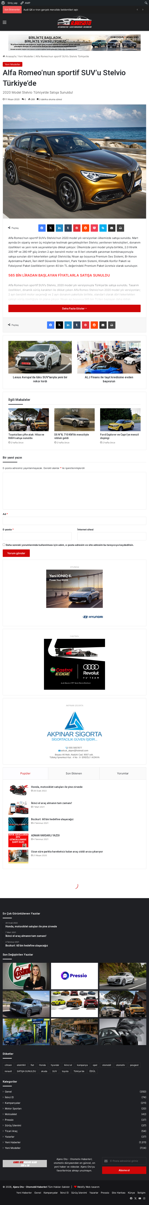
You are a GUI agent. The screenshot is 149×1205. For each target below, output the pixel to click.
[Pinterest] (76, 228)
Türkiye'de (79, 1071)
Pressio (9, 1119)
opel (95, 1065)
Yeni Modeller (26, 56)
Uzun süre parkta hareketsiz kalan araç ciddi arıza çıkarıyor (67, 851)
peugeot (134, 1065)
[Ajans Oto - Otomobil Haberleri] (74, 22)
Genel (8, 1091)
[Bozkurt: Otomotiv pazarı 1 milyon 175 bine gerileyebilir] (122, 1004)
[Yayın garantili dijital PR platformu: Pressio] (74, 976)
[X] (50, 228)
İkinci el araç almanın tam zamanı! (51, 803)
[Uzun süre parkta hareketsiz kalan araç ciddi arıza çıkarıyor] (18, 856)
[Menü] (4, 23)
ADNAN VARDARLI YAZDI (45, 835)
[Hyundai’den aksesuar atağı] (122, 1032)
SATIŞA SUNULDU (26, 1071)
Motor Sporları (13, 1108)
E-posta (8, 529)
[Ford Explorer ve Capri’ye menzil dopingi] (120, 419)
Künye (131, 1192)
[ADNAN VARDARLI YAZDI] (18, 840)
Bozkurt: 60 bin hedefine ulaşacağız (52, 819)
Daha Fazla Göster (73, 308)
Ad (5, 514)
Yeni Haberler (13, 1142)
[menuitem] (3, 3)
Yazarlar (9, 1136)
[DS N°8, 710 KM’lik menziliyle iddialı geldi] (74, 419)
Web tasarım (92, 1186)
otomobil (106, 1065)
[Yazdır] (120, 228)
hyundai (55, 1065)
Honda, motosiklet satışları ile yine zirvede (56, 786)
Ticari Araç (11, 1131)
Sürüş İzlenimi (13, 1125)
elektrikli (21, 1065)
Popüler (25, 773)
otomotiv (120, 1065)
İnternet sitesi (85, 529)
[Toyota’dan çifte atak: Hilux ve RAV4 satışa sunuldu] (28, 419)
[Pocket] (94, 228)
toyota (65, 1071)
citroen (8, 1065)
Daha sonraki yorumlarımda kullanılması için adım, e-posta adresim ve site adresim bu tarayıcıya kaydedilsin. (70, 544)
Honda (42, 1065)
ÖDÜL (92, 1071)
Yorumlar (123, 773)
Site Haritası (118, 1192)
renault (8, 1071)
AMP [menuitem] (27, 2)
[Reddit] (85, 228)
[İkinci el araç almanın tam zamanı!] (18, 808)
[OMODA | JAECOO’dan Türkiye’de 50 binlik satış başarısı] (26, 1004)
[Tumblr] (68, 228)
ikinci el (68, 1065)
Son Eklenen (74, 773)
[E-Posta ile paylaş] (111, 228)
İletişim (141, 1192)
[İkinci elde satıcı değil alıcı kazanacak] (74, 1004)
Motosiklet (11, 1114)
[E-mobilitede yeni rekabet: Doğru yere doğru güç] (26, 1032)
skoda (44, 1071)
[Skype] (103, 228)
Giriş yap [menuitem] (12, 2)
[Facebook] (42, 228)
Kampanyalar (12, 1102)
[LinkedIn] (59, 228)
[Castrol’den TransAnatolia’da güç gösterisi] (26, 976)
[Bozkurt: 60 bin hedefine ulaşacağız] (18, 824)
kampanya (82, 1065)
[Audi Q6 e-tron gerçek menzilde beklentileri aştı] (122, 976)
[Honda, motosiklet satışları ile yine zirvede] (18, 792)
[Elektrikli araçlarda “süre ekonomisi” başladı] (74, 1032)
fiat (32, 1065)
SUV (54, 1071)
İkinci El (9, 1097)
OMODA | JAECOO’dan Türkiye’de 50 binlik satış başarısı (54, 9)
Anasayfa (10, 56)
